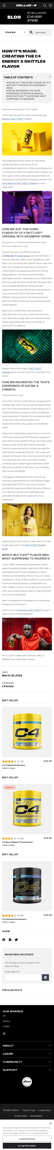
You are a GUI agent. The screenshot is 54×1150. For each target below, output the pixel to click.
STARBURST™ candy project (16, 255)
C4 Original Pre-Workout (13, 765)
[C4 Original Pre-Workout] (27, 732)
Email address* (12, 971)
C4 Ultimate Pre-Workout (14, 919)
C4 (4, 1015)
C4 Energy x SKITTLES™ (29, 610)
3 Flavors (12, 768)
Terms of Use (28, 1110)
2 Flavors (12, 845)
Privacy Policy (21, 1116)
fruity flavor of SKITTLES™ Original (19, 183)
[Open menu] (4, 5)
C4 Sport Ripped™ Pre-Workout (17, 842)
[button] (50, 5)
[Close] (51, 1123)
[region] (27, 1135)
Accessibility (36, 1116)
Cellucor (6, 1021)
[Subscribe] (45, 977)
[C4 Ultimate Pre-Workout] (27, 886)
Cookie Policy (44, 1110)
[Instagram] (10, 940)
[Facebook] (4, 940)
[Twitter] (16, 940)
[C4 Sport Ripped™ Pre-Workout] (27, 809)
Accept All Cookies (27, 1145)
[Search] (44, 5)
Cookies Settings (27, 1138)
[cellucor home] (26, 5)
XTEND (6, 1026)
